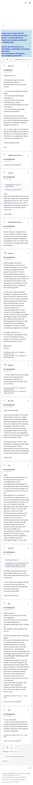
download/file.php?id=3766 (11, 56)
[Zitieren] (27, 65)
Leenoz (18, 775)
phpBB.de (23, 777)
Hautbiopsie (8, 70)
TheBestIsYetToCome (15, 155)
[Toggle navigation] (30, 2)
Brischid (10, 253)
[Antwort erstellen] (3, 59)
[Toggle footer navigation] (30, 768)
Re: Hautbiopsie (9, 159)
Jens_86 (10, 66)
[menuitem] (25, 2)
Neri (9, 604)
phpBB (11, 773)
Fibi (9, 465)
